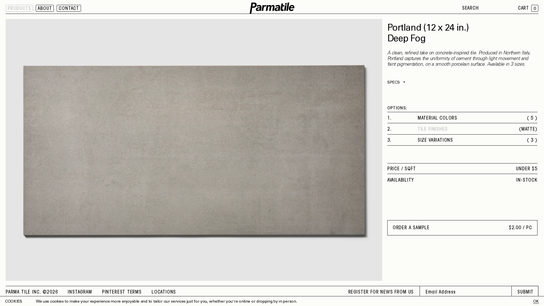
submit (525, 292)
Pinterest (113, 292)
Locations (164, 292)
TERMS (134, 292)
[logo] (272, 8)
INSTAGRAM (80, 292)
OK (536, 302)
